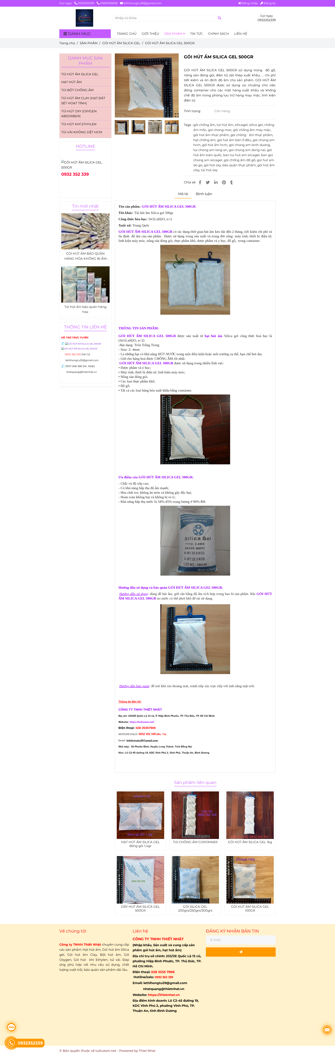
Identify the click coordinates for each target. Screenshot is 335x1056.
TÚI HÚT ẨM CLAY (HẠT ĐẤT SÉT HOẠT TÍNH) (83, 100)
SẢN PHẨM (173, 34)
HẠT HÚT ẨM (71, 82)
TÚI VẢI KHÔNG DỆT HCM (81, 132)
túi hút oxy (209, 170)
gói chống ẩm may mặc (252, 130)
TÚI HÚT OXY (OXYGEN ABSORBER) (79, 113)
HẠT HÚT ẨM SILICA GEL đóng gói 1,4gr (140, 844)
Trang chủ (67, 43)
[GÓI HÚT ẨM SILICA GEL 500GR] (84, 18)
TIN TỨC (196, 34)
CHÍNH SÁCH (218, 34)
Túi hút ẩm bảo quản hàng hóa (85, 309)
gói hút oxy (212, 165)
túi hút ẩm (225, 125)
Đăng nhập (249, 3)
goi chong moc (220, 130)
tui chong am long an (210, 150)
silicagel (241, 125)
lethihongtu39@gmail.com (143, 3)
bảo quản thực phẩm (239, 165)
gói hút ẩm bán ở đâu (234, 140)
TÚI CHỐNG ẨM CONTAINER (195, 842)
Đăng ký (269, 3)
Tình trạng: (193, 111)
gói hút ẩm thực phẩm (211, 135)
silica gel (256, 125)
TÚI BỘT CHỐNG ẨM (77, 90)
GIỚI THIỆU (150, 34)
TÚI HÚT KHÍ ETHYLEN (78, 124)
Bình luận (204, 194)
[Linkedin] (215, 182)
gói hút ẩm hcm (214, 145)
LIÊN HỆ (240, 34)
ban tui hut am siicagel (241, 155)
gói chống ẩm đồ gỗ (239, 160)
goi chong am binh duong (249, 145)
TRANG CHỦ (126, 34)
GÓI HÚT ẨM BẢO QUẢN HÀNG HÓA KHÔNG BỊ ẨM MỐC (85, 256)
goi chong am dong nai (247, 150)
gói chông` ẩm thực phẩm (251, 135)
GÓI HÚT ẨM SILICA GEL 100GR (250, 908)
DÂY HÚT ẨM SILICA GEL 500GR (140, 908)
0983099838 (109, 3)
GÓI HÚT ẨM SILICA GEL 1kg (250, 842)
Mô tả (183, 194)
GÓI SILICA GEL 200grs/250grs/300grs (195, 908)
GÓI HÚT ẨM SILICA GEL (121, 43)
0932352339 (86, 3)
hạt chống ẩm (204, 140)
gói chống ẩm (204, 125)
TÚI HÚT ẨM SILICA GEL (79, 74)
